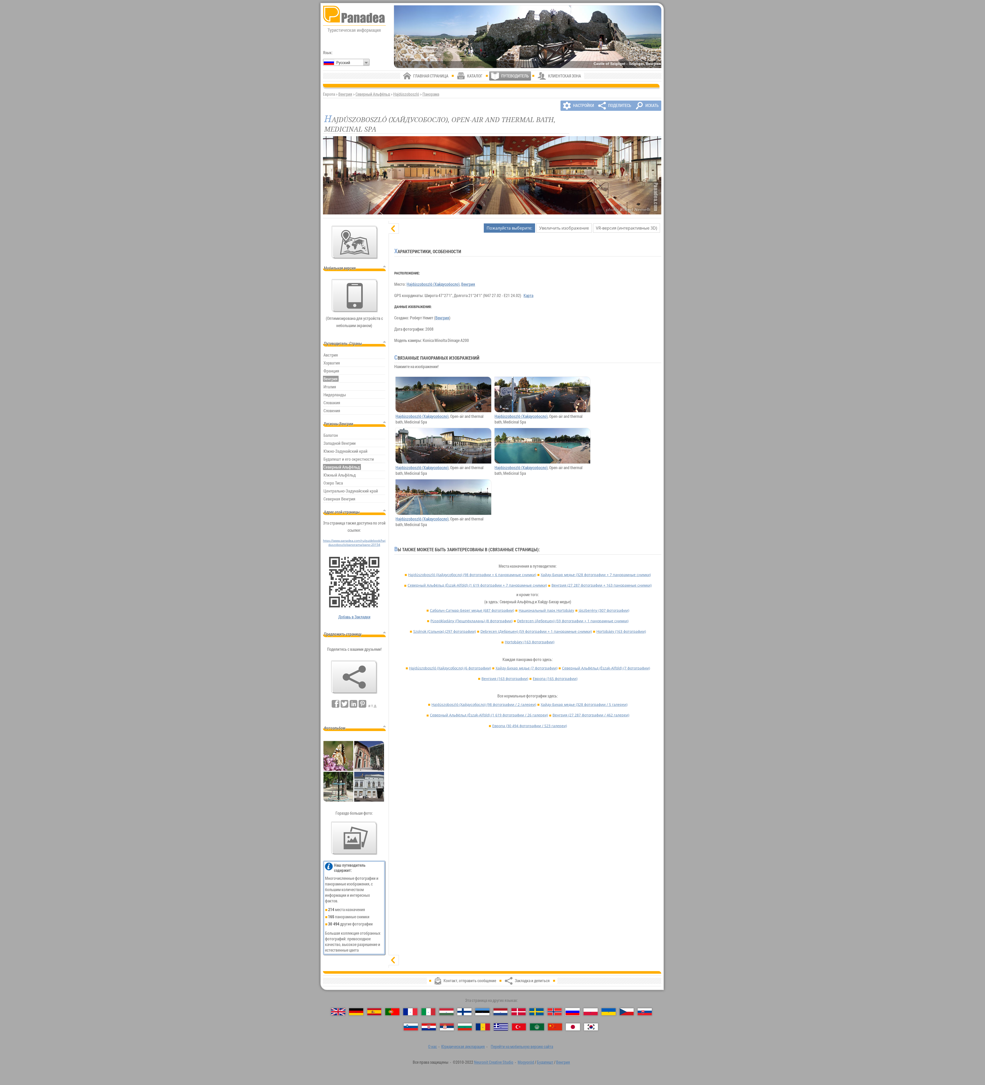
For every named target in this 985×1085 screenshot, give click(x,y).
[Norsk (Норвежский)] (554, 1011)
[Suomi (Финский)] (464, 1011)
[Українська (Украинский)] (608, 1011)
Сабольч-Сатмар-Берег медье (472, 610)
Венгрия (345, 94)
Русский (343, 62)
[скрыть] (394, 228)
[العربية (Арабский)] (537, 1027)
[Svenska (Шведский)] (536, 1011)
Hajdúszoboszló (406, 94)
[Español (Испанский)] (374, 1011)
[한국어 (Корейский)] (591, 1027)
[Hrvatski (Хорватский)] (428, 1027)
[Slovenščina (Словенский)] (410, 1027)
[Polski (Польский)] (590, 1011)
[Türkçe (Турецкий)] (519, 1027)
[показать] (394, 960)
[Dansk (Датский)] (518, 1011)
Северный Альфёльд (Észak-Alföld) (477, 585)
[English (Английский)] (338, 1011)
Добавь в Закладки (354, 617)
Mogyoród (526, 1062)
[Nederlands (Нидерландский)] (500, 1011)
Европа (555, 678)
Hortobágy (621, 631)
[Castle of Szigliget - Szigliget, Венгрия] (527, 36)
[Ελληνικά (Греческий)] (501, 1027)
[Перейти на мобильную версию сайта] (355, 295)
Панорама (430, 94)
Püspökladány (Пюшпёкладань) (471, 620)
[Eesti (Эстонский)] (482, 1011)
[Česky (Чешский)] (626, 1011)
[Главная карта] (355, 242)
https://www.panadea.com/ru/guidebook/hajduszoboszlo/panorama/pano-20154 (354, 542)
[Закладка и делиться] (354, 677)
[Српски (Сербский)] (447, 1027)
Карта (528, 295)
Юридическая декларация (463, 1046)
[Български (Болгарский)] (465, 1027)
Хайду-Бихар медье (596, 574)
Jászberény (604, 610)
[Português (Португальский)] (392, 1011)
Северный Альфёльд (373, 94)
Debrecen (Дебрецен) (572, 620)
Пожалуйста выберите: (509, 228)
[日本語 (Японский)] (573, 1027)
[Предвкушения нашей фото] (354, 838)
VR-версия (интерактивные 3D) (626, 228)
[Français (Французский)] (410, 1011)
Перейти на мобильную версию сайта (522, 1046)
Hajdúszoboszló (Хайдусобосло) (433, 284)
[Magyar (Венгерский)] (446, 1011)
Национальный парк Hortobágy (546, 610)
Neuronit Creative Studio (493, 1062)
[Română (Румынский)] (483, 1027)
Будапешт (545, 1062)
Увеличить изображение (564, 228)
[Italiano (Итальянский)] (428, 1011)
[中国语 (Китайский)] (555, 1027)
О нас (432, 1046)
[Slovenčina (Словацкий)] (644, 1011)
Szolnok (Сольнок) (444, 631)
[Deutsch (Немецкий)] (356, 1011)
